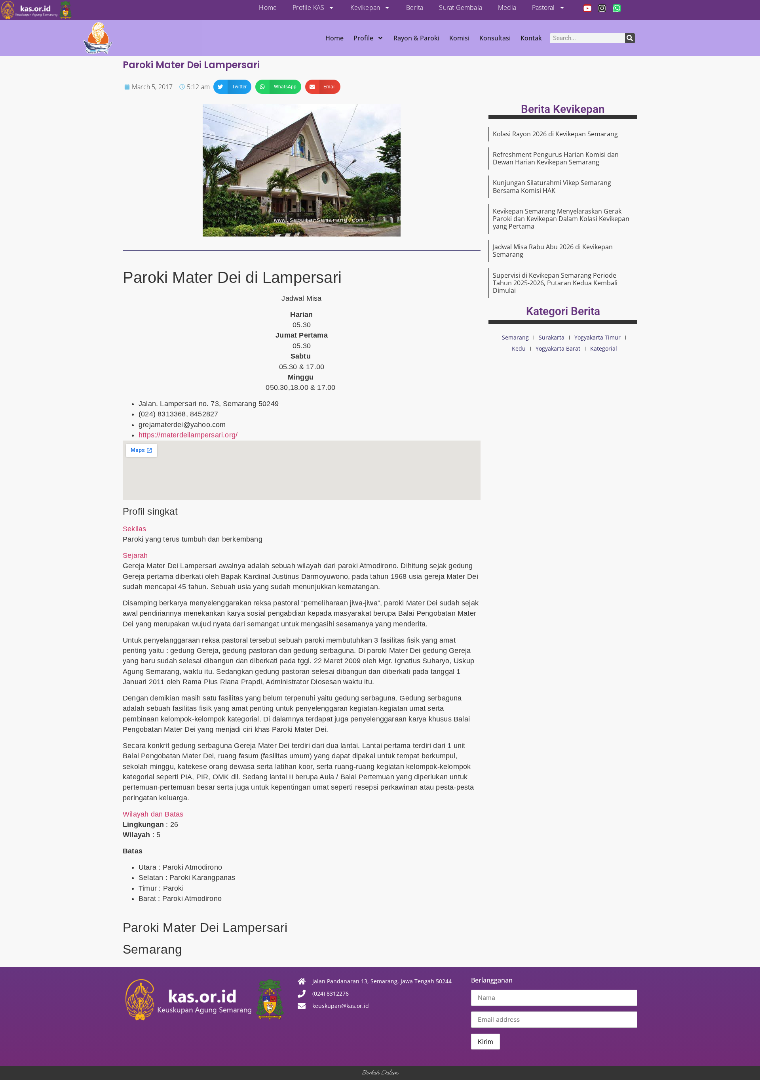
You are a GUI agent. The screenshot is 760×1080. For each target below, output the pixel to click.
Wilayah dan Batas (153, 814)
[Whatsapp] (617, 8)
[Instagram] (602, 8)
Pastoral (543, 7)
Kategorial (603, 348)
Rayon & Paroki (416, 38)
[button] (232, 87)
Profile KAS (308, 7)
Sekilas (134, 529)
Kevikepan (365, 7)
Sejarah (135, 555)
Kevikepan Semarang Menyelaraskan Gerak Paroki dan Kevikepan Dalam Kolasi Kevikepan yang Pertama (561, 219)
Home (268, 7)
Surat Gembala (460, 7)
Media (507, 7)
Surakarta (551, 337)
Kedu (519, 348)
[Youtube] (587, 8)
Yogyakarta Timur (597, 337)
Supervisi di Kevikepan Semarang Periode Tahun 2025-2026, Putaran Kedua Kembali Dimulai (555, 283)
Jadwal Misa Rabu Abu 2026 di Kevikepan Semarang (553, 250)
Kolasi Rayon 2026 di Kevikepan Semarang (555, 134)
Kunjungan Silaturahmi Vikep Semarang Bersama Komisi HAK (552, 186)
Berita (414, 7)
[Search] (630, 38)
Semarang (515, 337)
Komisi (459, 38)
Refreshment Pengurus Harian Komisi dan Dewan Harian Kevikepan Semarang (556, 158)
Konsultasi (495, 38)
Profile (363, 38)
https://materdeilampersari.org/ (188, 435)
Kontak (531, 38)
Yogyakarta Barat (558, 348)
